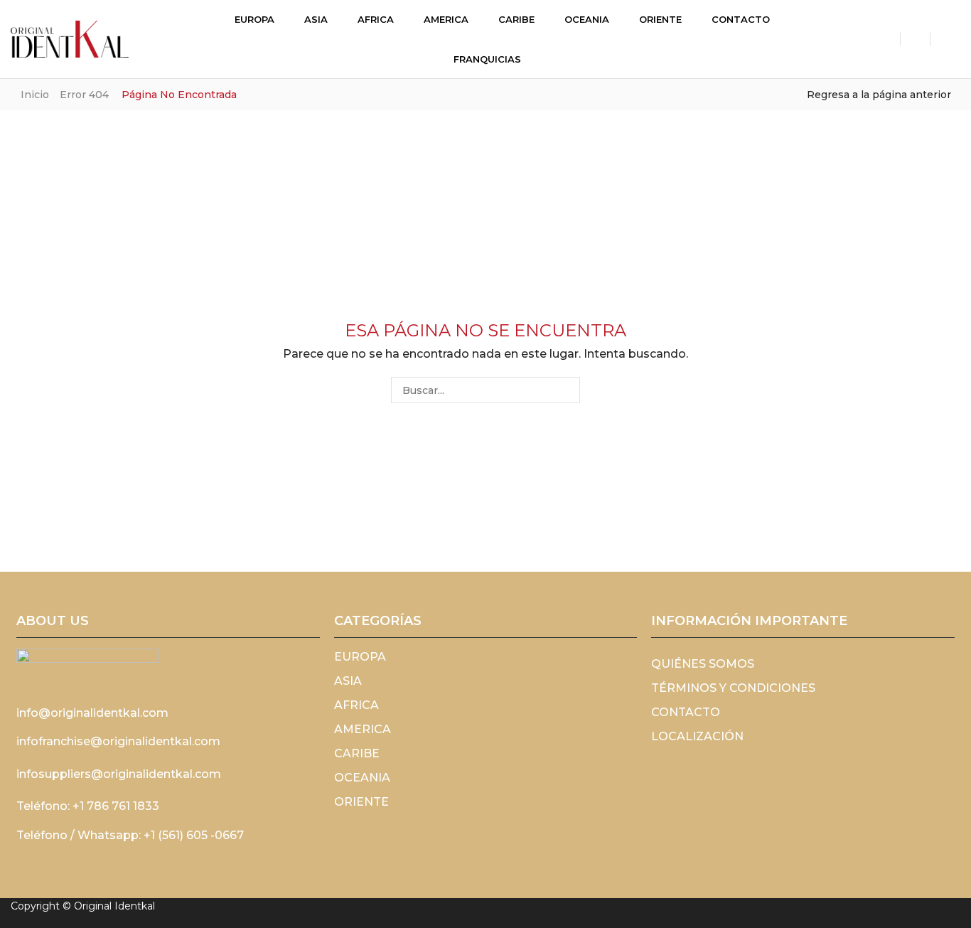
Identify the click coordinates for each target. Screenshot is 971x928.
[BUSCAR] (567, 390)
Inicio (35, 94)
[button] (173, 38)
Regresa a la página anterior (879, 94)
